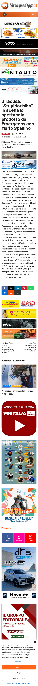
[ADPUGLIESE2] (19, 334)
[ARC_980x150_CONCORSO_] (19, 24)
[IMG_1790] (19, 72)
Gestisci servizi (18, 661)
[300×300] (19, 505)
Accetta (19, 667)
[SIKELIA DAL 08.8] (19, 90)
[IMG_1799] (19, 304)
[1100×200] (19, 52)
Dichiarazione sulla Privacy (23, 683)
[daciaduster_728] (19, 155)
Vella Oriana (19, 134)
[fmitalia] (19, 81)
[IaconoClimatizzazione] (19, 164)
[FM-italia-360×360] (19, 418)
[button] (35, 642)
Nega (19, 673)
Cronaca (16, 388)
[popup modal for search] (33, 14)
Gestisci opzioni (19, 678)
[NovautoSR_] (19, 573)
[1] (19, 630)
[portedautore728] (19, 313)
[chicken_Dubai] (19, 33)
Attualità (6, 134)
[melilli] (19, 462)
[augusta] (19, 62)
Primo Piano (26, 388)
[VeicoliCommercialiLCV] (19, 43)
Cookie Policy (10, 683)
